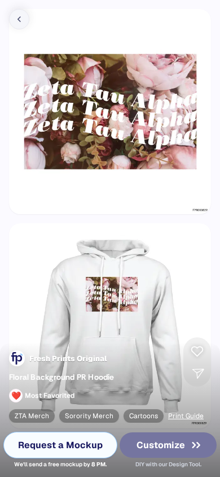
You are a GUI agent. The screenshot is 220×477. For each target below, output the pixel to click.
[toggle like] (197, 348)
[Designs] (19, 19)
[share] (197, 373)
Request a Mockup (60, 445)
